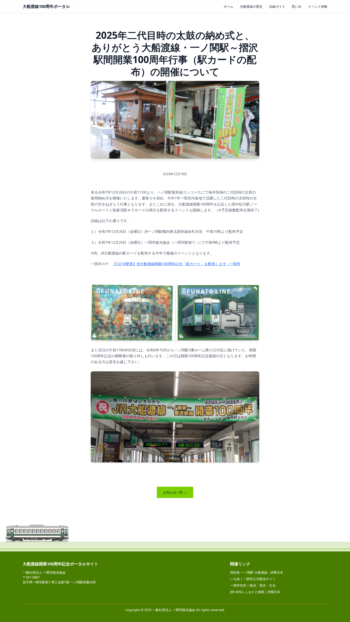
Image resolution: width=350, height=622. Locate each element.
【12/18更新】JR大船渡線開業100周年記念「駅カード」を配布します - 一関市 (176, 263)
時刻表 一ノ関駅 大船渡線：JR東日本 (256, 572)
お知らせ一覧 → (175, 492)
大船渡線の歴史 (251, 6)
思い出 (296, 6)
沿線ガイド (277, 6)
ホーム (228, 6)
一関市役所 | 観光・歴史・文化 (253, 585)
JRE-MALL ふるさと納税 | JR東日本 (255, 592)
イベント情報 (317, 6)
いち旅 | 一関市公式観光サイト (253, 579)
